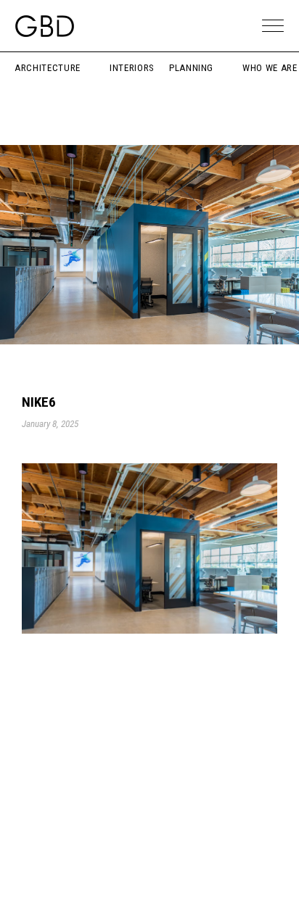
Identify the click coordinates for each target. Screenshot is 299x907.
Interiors (132, 67)
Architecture (48, 67)
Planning (191, 67)
